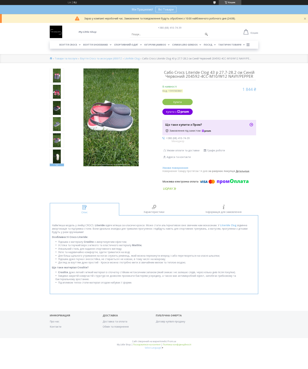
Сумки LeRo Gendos (185, 44)
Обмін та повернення (116, 326)
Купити (177, 102)
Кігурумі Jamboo (155, 44)
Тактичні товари (229, 44)
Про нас (54, 321)
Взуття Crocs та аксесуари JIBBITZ (101, 58)
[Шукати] (206, 34)
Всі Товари (166, 9)
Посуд (208, 44)
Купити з (171, 111)
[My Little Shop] (56, 32)
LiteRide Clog (132, 58)
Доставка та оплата (115, 321)
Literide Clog (228, 225)
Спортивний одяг (126, 44)
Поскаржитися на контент (147, 344)
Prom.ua (172, 341)
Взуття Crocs (68, 44)
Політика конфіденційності (177, 344)
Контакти (55, 326)
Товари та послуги (66, 58)
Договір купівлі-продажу (170, 321)
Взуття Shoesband (95, 44)
